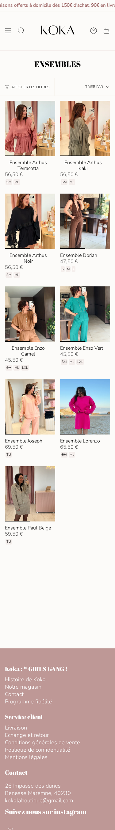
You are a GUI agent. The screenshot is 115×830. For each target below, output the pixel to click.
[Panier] (106, 30)
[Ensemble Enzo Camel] (30, 314)
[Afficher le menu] (8, 30)
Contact (14, 694)
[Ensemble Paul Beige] (30, 493)
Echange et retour (27, 735)
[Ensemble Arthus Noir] (30, 221)
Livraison (16, 727)
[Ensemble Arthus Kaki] (85, 128)
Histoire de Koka (25, 679)
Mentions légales (26, 757)
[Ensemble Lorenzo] (85, 407)
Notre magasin (23, 686)
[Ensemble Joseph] (30, 407)
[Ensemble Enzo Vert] (85, 314)
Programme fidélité (28, 701)
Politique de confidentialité (37, 749)
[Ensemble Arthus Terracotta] (30, 128)
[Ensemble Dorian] (85, 221)
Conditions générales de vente (42, 742)
